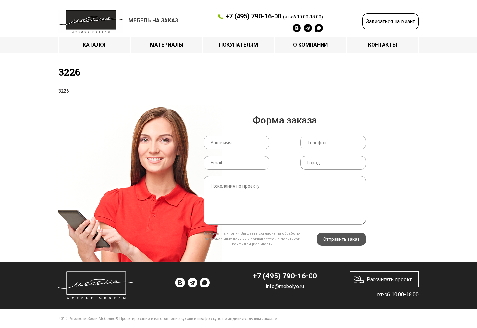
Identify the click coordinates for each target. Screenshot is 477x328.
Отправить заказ (341, 239)
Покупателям (238, 45)
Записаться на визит (390, 21)
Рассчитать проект (389, 279)
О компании (310, 45)
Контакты (382, 45)
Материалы (166, 45)
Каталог (95, 45)
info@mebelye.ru (285, 286)
